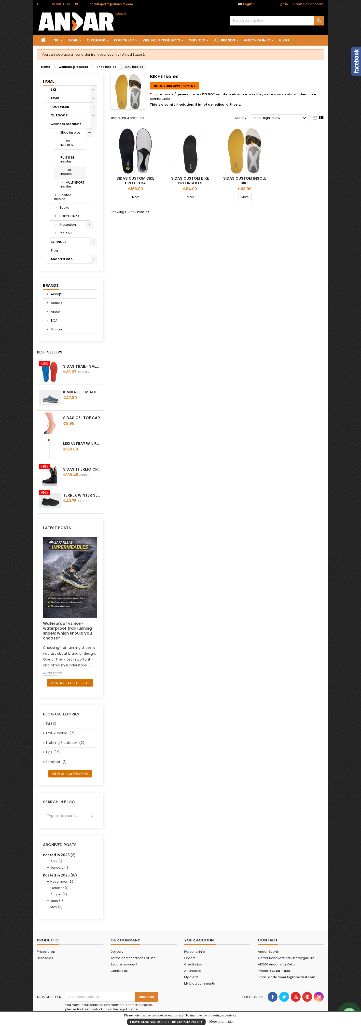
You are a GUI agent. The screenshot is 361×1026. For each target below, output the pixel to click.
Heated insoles (62, 197)
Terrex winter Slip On (82, 495)
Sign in (283, 4)
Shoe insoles (70, 132)
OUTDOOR (96, 40)
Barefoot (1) (56, 761)
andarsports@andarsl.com (111, 4)
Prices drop (46, 951)
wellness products (161, 40)
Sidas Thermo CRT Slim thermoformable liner (82, 469)
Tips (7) (52, 752)
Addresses (193, 970)
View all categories (70, 773)
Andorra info (257, 40)
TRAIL (73, 40)
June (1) (56, 900)
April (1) (56, 861)
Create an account (308, 4)
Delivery (117, 951)
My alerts (191, 977)
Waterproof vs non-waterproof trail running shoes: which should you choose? (67, 631)
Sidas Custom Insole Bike (244, 181)
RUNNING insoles (67, 159)
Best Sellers (49, 352)
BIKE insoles (66, 172)
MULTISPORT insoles (72, 184)
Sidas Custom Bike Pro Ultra (135, 181)
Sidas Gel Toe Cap (81, 417)
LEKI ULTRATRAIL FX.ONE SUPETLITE (82, 443)
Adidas (56, 302)
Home (48, 81)
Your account (200, 940)
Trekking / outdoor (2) (64, 742)
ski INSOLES (66, 143)
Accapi (56, 294)
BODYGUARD (69, 216)
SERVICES (197, 40)
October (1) (59, 888)
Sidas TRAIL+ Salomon (82, 366)
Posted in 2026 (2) (59, 854)
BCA (53, 320)
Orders (189, 958)
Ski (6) (50, 723)
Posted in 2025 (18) (60, 875)
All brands (224, 40)
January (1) (59, 867)
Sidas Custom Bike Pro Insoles (190, 181)
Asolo (55, 311)
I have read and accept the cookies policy (166, 1022)
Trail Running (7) (60, 733)
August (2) (58, 894)
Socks (64, 207)
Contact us (119, 970)
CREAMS (65, 233)
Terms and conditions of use (133, 958)
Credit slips (193, 964)
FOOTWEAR (124, 40)
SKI (56, 40)
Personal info (194, 951)
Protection (67, 224)
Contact (268, 940)
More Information (221, 1021)
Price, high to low (280, 118)
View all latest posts (70, 682)
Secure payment (124, 964)
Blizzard (56, 329)
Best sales (45, 958)
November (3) (61, 881)
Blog (284, 40)
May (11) (56, 907)
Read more (52, 673)
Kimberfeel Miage (80, 392)
